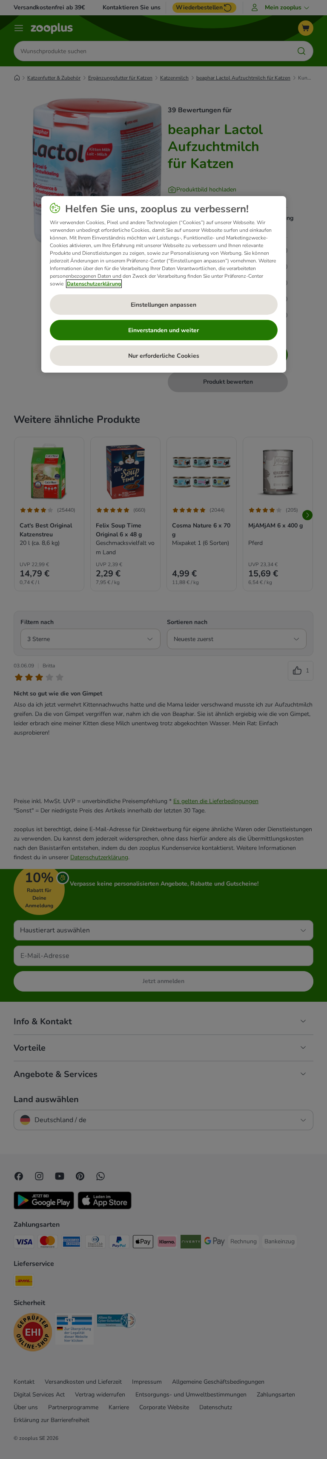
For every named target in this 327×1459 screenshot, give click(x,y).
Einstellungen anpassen (163, 305)
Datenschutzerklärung (94, 283)
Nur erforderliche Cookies (163, 356)
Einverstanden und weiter (163, 330)
